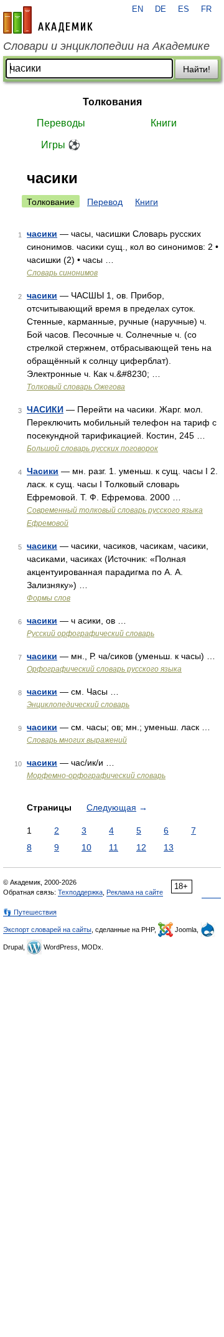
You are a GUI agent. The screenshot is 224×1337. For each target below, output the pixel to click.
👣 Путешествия (30, 912)
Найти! (196, 69)
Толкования (112, 102)
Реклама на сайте (134, 892)
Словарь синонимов (62, 273)
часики (42, 234)
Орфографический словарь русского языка (104, 669)
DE (160, 9)
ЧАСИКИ (45, 409)
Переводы (61, 123)
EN (137, 9)
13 (169, 847)
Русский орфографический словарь (90, 633)
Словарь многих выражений (77, 740)
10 (86, 847)
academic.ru (48, 20)
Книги (164, 123)
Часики (42, 471)
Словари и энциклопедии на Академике (106, 46)
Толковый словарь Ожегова (76, 387)
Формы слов (48, 598)
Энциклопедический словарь (78, 704)
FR (206, 9)
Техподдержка (80, 892)
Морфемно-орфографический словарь (96, 775)
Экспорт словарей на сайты (47, 929)
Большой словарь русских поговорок (92, 448)
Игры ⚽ (60, 145)
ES (183, 9)
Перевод (105, 202)
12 (141, 847)
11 (113, 847)
